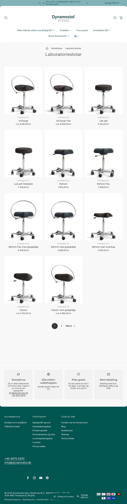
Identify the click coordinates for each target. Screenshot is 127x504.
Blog (63, 426)
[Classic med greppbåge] (64, 279)
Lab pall (103, 120)
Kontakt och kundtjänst (15, 422)
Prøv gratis (78, 379)
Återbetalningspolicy (12, 500)
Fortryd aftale (38, 446)
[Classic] (23, 279)
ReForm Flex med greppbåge (23, 247)
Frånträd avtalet (12, 426)
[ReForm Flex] (103, 153)
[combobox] (114, 3)
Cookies (36, 442)
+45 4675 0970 (19, 395)
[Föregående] (40, 3)
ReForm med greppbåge (63, 247)
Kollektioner (56, 48)
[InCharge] (23, 90)
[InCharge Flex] (64, 90)
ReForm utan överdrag (103, 247)
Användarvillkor (42, 500)
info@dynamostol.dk (18, 393)
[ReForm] (64, 153)
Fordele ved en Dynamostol (74, 422)
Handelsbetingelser (41, 426)
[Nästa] (87, 3)
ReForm (63, 184)
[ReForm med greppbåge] (64, 216)
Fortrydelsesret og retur (43, 434)
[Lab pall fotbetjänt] (23, 153)
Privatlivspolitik (39, 430)
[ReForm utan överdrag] (103, 216)
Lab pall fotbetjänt (23, 184)
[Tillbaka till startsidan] (47, 48)
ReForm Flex (103, 184)
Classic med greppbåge (63, 310)
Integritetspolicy (28, 500)
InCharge (23, 120)
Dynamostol (23, 117)
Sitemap (65, 434)
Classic (23, 310)
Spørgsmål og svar (41, 422)
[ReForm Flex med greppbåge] (23, 216)
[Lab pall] (103, 90)
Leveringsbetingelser (42, 438)
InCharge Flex (63, 120)
